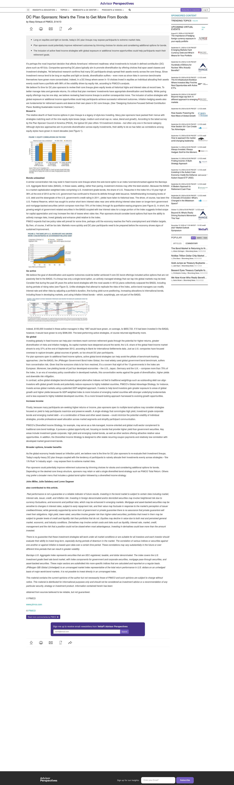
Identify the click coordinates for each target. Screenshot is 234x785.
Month (199, 238)
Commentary (192, 243)
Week (193, 238)
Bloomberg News (192, 251)
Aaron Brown (177, 280)
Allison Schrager (178, 251)
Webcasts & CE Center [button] (85, 10)
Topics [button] (64, 10)
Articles (177, 243)
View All (195, 21)
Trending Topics (181, 20)
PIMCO (49, 21)
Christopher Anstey (179, 273)
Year (205, 238)
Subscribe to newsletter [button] (191, 10)
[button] (31, 29)
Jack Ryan (176, 266)
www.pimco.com (34, 604)
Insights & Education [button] (44, 10)
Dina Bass (176, 258)
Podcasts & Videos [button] (112, 10)
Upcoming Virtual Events (182, 28)
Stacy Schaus (36, 21)
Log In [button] (205, 10)
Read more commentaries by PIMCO (42, 617)
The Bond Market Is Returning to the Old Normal (194, 248)
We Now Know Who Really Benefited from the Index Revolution (202, 277)
